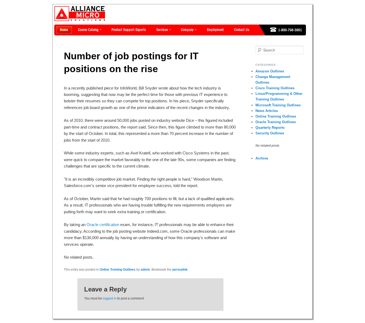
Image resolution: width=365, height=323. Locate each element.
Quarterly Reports (270, 128)
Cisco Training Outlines (274, 88)
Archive (261, 158)
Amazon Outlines (269, 71)
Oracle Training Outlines (275, 122)
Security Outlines (269, 133)
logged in (110, 298)
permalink (180, 269)
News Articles (266, 111)
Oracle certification (103, 224)
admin (145, 269)
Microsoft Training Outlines (278, 105)
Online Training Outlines (117, 269)
